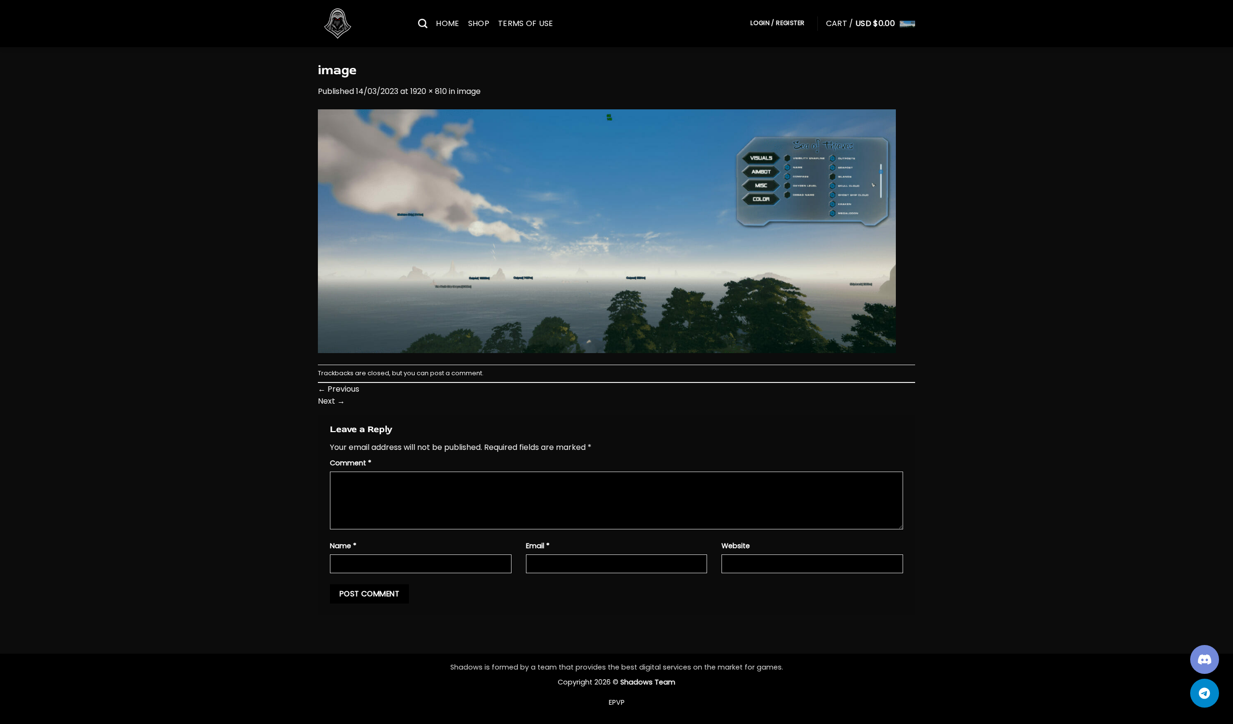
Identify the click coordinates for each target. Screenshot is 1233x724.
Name (343, 546)
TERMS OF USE (525, 23)
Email (538, 546)
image (469, 91)
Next (331, 401)
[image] (607, 230)
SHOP (478, 23)
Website (735, 546)
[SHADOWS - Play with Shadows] (361, 23)
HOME (447, 23)
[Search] (422, 23)
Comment (350, 463)
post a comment (456, 373)
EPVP (617, 702)
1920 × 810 (428, 91)
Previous (338, 389)
